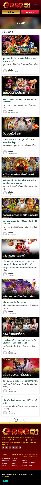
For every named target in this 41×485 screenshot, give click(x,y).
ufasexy (32, 438)
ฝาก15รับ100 (13, 440)
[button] (36, 6)
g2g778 (9, 442)
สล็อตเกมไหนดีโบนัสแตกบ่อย (14, 302)
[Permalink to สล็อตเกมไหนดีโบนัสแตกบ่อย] (20, 289)
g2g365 (27, 438)
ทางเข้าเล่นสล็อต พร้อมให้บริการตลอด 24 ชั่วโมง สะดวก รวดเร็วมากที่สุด (19, 341)
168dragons (20, 438)
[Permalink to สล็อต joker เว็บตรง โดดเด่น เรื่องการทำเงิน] (20, 368)
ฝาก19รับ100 (5, 440)
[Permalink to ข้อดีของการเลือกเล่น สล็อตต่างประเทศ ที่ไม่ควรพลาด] (20, 86)
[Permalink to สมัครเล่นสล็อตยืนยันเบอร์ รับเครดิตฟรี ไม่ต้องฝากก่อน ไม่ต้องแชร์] (20, 167)
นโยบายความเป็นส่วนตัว (28, 463)
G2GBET (5, 481)
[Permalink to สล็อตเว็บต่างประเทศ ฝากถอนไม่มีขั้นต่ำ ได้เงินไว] (9, 396)
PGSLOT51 (35, 440)
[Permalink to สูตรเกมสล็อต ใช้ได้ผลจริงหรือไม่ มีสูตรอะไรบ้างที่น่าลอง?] (20, 45)
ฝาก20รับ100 (16, 442)
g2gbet (4, 438)
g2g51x (29, 440)
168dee (4, 442)
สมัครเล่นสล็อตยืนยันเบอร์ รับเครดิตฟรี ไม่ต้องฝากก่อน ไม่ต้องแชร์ (19, 181)
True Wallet (22, 440)
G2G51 (14, 474)
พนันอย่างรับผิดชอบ (27, 465)
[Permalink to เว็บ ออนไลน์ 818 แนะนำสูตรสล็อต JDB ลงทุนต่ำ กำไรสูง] (20, 126)
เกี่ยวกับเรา (25, 460)
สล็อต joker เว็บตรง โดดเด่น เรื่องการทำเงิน (20, 381)
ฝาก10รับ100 (11, 438)
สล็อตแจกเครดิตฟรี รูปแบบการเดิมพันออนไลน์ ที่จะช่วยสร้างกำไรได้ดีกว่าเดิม (18, 263)
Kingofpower (5, 476)
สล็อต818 (20, 23)
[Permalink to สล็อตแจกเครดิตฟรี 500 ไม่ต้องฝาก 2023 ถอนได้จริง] (20, 208)
